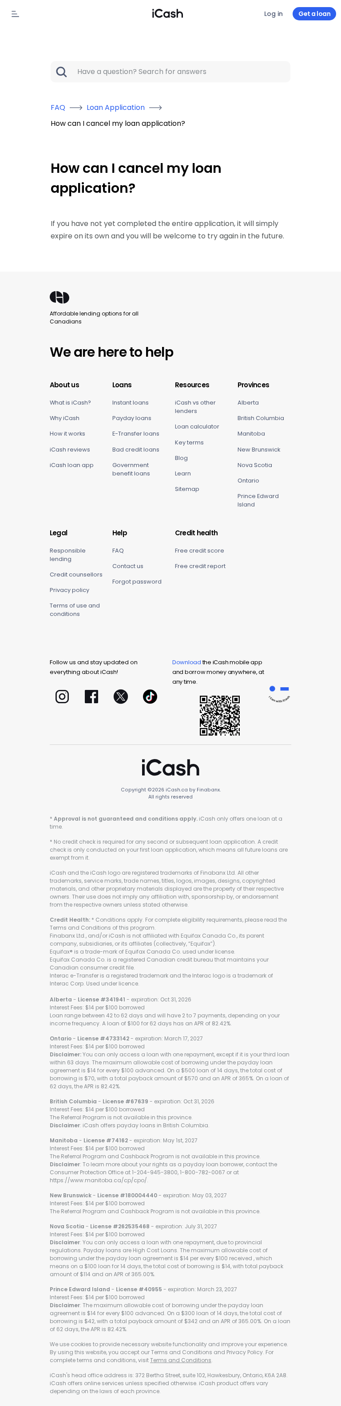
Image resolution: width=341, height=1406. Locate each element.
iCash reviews (70, 449)
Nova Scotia (255, 465)
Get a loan (314, 13)
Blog (181, 458)
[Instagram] (62, 696)
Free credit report (200, 566)
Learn (183, 473)
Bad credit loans (135, 449)
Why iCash (64, 418)
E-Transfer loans (135, 433)
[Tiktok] (150, 696)
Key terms (189, 442)
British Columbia (261, 418)
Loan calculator (197, 426)
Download (186, 662)
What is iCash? (70, 402)
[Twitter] (120, 696)
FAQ (118, 550)
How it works (67, 433)
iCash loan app (72, 465)
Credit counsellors (76, 574)
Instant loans (130, 402)
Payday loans (131, 418)
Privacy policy (69, 590)
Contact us (127, 566)
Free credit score (199, 550)
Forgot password (137, 581)
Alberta (248, 402)
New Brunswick (259, 449)
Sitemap (187, 489)
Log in (273, 13)
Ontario (248, 480)
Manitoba (251, 433)
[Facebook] (91, 696)
